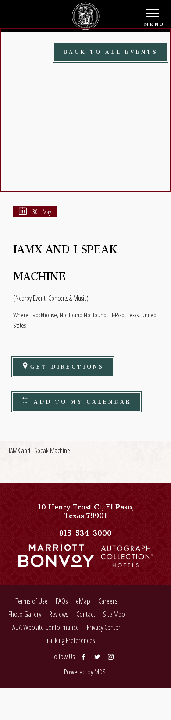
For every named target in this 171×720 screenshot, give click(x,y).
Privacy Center (104, 627)
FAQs (62, 601)
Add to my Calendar (80, 400)
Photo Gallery (24, 614)
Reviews (58, 614)
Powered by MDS (85, 672)
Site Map (114, 614)
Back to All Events (110, 50)
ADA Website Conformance (45, 627)
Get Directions (67, 365)
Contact (85, 614)
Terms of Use (32, 601)
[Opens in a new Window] (56, 563)
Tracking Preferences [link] (70, 640)
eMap (83, 601)
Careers (108, 601)
